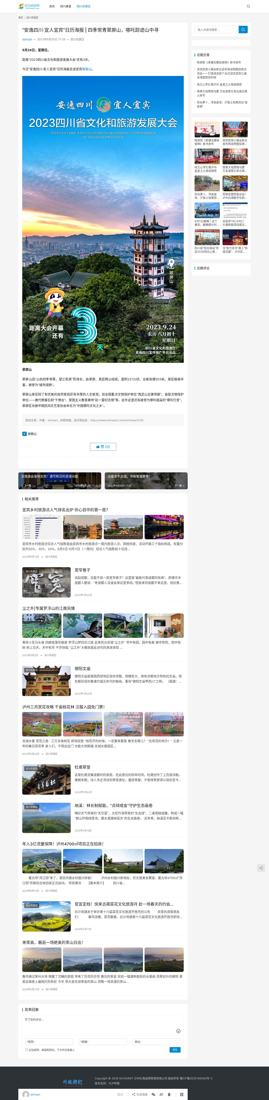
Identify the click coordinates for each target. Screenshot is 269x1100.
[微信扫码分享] (153, 1094)
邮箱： (85, 1041)
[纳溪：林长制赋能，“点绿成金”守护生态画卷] (46, 818)
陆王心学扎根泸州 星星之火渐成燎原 (219, 84)
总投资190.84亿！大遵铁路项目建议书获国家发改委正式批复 (235, 222)
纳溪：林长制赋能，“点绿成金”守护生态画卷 (114, 805)
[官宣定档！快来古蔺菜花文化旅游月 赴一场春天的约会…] (46, 916)
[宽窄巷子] (46, 582)
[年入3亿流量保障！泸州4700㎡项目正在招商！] (103, 861)
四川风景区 (84, 6)
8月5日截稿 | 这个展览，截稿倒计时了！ (206, 222)
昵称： (31, 1041)
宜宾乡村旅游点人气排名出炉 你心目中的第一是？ (66, 510)
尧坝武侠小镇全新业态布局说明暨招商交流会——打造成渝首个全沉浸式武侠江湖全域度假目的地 (222, 73)
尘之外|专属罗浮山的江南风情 (48, 608)
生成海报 (141, 1094)
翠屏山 (87, 69)
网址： (139, 1041)
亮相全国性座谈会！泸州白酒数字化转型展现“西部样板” (235, 195)
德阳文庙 (82, 668)
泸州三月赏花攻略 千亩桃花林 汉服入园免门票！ (64, 707)
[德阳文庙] (46, 681)
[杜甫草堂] (46, 779)
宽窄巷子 (82, 570)
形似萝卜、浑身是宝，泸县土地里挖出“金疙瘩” (207, 195)
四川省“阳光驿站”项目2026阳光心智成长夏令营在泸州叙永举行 (207, 249)
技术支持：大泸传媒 (107, 1083)
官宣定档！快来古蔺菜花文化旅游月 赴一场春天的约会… (124, 904)
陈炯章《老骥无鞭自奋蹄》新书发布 (219, 62)
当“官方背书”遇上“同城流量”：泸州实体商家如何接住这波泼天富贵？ (235, 249)
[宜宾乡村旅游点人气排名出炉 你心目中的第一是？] (103, 527)
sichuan (27, 39)
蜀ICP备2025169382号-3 (196, 1078)
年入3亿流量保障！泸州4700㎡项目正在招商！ (64, 844)
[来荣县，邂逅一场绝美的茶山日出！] (103, 960)
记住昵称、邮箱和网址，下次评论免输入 (51, 1049)
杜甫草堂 (82, 767)
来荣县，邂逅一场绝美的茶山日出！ (53, 942)
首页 (20, 17)
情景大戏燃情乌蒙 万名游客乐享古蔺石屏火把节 (235, 169)
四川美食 (65, 6)
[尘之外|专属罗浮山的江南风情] (103, 625)
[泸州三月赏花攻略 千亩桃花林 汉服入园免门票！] (103, 724)
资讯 (52, 6)
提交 (175, 1049)
